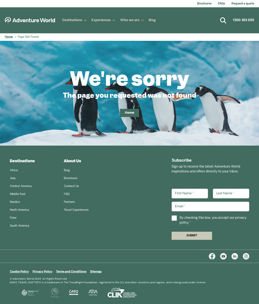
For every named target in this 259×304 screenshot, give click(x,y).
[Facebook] (214, 256)
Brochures (204, 3)
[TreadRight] (25, 293)
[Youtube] (225, 256)
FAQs (221, 3)
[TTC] (50, 293)
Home (9, 37)
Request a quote (242, 3)
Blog (152, 20)
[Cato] (69, 293)
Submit (191, 235)
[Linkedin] (237, 256)
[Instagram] (246, 256)
